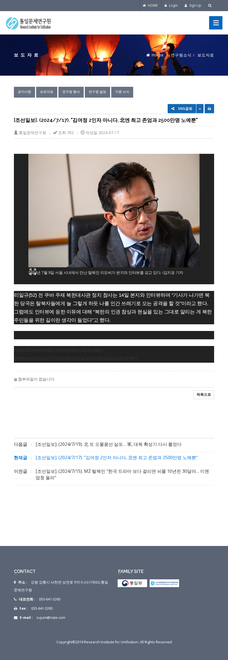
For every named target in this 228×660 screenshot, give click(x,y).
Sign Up (195, 5)
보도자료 (46, 91)
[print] (209, 108)
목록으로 (204, 394)
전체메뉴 (215, 22)
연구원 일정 (97, 91)
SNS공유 (184, 108)
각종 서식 (122, 91)
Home (158, 55)
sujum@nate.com (50, 617)
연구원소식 (181, 55)
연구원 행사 (71, 91)
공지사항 (24, 91)
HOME (152, 5)
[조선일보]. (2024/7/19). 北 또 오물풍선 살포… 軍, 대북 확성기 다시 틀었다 (109, 444)
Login (173, 5)
